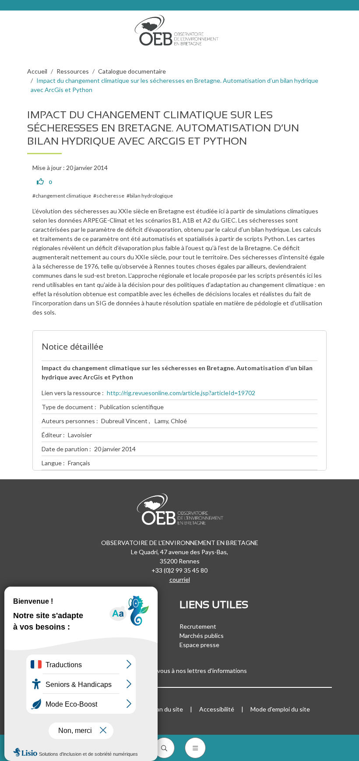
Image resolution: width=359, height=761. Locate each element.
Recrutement (198, 626)
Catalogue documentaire (132, 71)
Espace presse (199, 644)
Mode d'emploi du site (280, 709)
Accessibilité (216, 709)
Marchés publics (202, 635)
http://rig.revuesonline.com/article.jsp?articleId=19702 (181, 392)
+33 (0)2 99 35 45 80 (179, 570)
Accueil (37, 71)
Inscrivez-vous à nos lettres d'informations (189, 670)
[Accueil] (179, 28)
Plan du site (167, 709)
